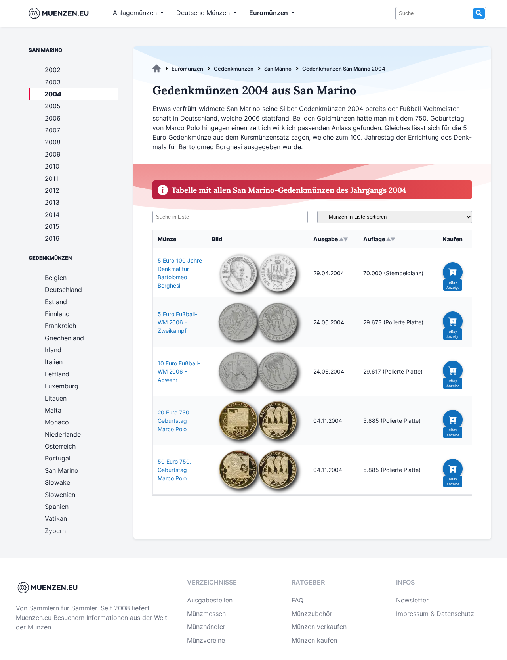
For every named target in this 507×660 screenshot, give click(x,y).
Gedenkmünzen (234, 68)
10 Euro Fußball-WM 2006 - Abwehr (179, 371)
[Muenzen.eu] (156, 68)
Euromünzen (187, 68)
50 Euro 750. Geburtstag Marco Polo (174, 470)
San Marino (278, 68)
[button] (453, 272)
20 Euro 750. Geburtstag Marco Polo (174, 420)
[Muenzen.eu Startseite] (60, 13)
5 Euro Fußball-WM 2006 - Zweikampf (177, 322)
